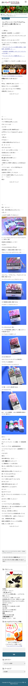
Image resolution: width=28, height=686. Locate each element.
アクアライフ (9, 552)
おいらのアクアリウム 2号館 (17, 682)
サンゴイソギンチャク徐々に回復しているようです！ (13, 560)
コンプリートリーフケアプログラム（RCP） (12, 551)
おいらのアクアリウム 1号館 (14, 646)
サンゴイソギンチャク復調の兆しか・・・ (14, 55)
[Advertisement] (14, 105)
